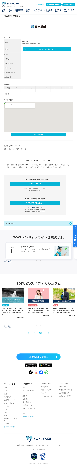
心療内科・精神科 (9, 400)
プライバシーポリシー (38, 449)
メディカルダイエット (28, 392)
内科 (5, 388)
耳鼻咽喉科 (7, 397)
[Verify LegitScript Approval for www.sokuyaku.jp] (34, 456)
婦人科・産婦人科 (9, 403)
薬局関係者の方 (69, 5)
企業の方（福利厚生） (65, 397)
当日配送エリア (46, 390)
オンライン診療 (9, 384)
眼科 (5, 415)
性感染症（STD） (28, 405)
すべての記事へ (38, 333)
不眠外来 (7, 412)
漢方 (23, 413)
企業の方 (41, 5)
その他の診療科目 (28, 416)
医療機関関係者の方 (53, 5)
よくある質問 (49, 10)
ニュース (10, 10)
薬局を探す (28, 10)
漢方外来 (7, 409)
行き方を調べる (38, 135)
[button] (9, 326)
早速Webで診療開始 (38, 356)
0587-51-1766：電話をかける (47, 49)
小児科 (6, 394)
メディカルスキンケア (28, 409)
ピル (23, 388)
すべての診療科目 (9, 427)
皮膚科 (6, 391)
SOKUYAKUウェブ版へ (35, 203)
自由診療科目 (27, 384)
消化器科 (7, 406)
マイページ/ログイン (69, 10)
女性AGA (25, 399)
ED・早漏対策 (26, 402)
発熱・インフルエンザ (10, 419)
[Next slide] (9, 261)
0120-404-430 (36, 183)
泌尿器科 (7, 424)
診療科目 (3, 10)
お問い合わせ (58, 10)
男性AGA (25, 396)
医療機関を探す (19, 10)
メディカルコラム (38, 10)
